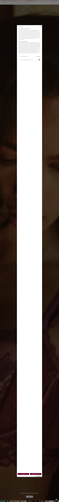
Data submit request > (21, 39)
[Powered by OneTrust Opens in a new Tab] (38, 476)
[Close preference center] (40, 26)
